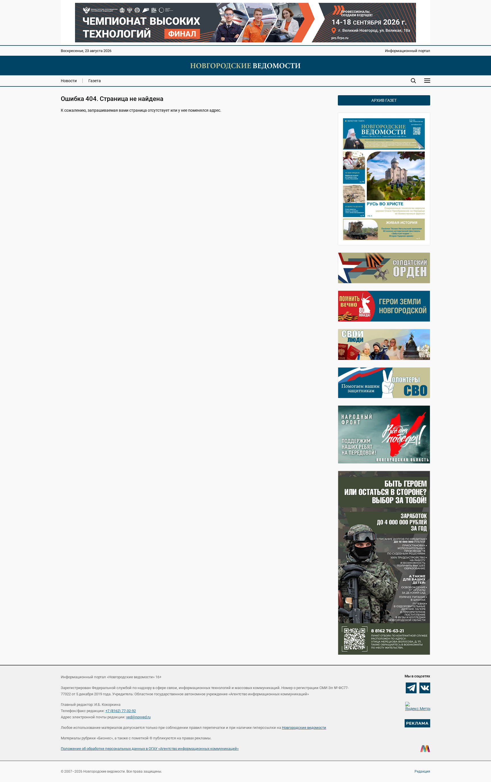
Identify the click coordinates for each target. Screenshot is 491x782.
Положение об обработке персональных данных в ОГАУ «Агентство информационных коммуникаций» (150, 748)
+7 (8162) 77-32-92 (120, 711)
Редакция (422, 771)
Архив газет (384, 100)
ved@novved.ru (138, 717)
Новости (69, 80)
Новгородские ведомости (304, 727)
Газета (94, 80)
